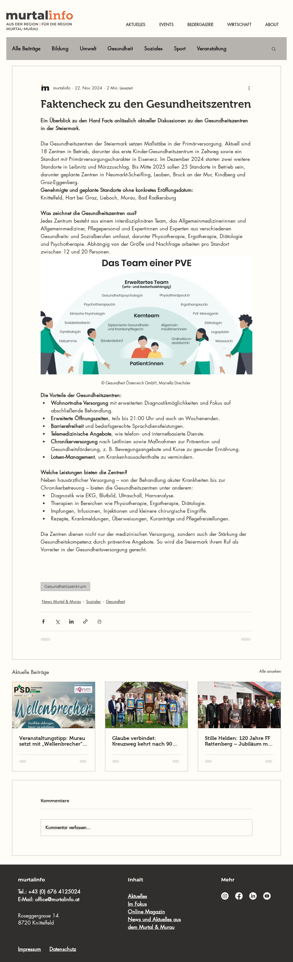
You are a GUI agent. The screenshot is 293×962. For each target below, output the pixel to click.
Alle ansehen (270, 671)
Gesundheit (120, 48)
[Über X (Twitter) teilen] (57, 621)
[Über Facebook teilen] (43, 621)
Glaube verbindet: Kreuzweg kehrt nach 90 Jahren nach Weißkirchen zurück (144, 741)
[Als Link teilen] (85, 621)
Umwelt (88, 48)
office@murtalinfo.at (57, 899)
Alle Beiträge (26, 48)
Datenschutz (63, 948)
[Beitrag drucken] (99, 621)
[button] (273, 48)
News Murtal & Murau (61, 601)
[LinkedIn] (253, 896)
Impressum (29, 948)
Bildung (60, 48)
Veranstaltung (211, 48)
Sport (179, 48)
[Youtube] (267, 896)
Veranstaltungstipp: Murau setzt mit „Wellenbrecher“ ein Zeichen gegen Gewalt (52, 741)
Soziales (153, 48)
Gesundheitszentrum (65, 586)
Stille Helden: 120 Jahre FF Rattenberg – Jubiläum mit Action (238, 741)
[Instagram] (225, 896)
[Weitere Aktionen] (249, 87)
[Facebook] (239, 896)
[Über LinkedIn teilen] (71, 621)
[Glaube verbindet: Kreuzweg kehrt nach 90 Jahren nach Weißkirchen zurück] (146, 705)
